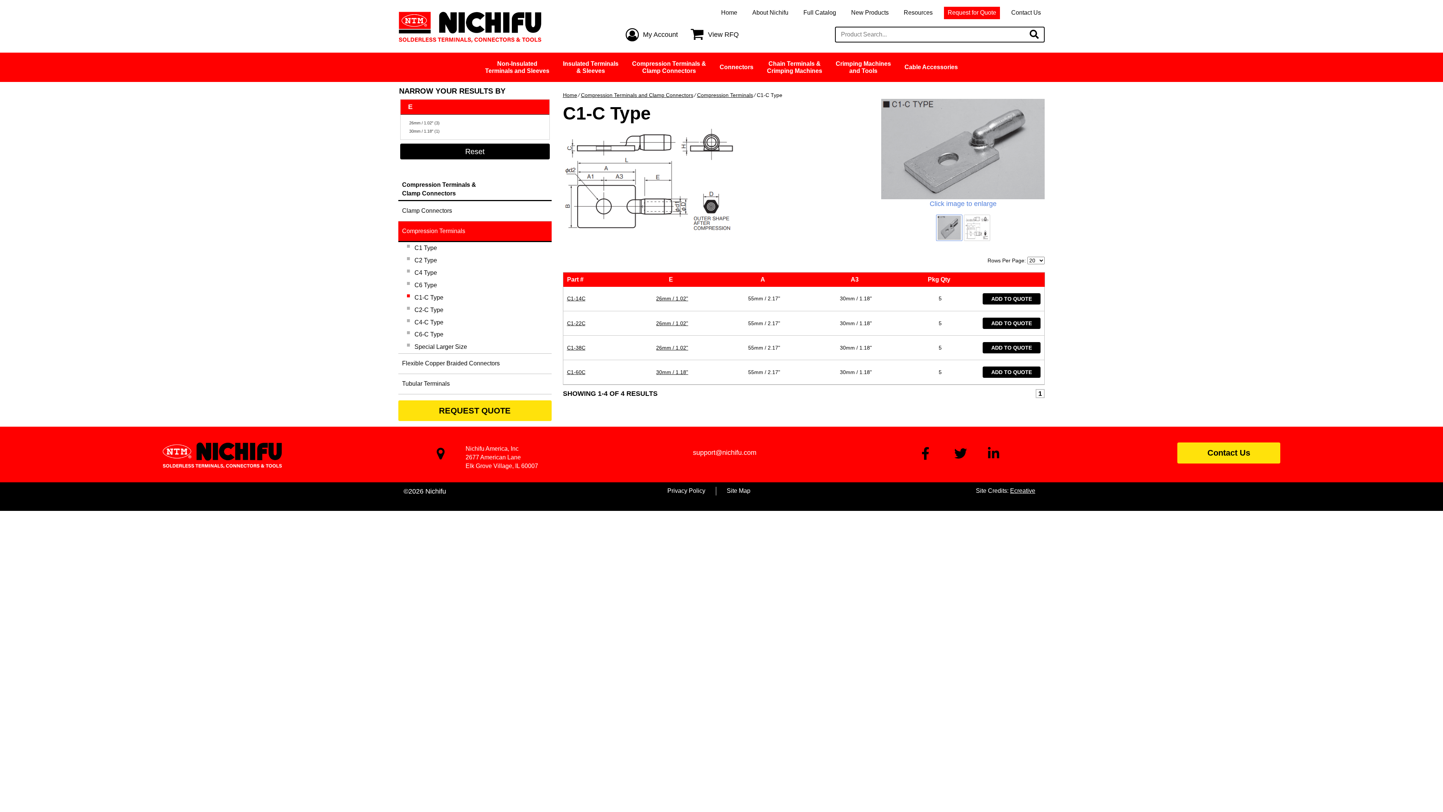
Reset (475, 151)
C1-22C (576, 323)
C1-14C (576, 298)
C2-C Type (428, 310)
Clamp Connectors (427, 211)
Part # (577, 279)
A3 (856, 279)
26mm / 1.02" (672, 298)
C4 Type (425, 273)
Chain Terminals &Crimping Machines (794, 67)
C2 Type (425, 260)
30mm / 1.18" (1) (424, 131)
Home (729, 12)
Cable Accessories (931, 67)
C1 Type (425, 248)
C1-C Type (428, 297)
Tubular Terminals (426, 383)
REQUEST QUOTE (475, 410)
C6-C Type (428, 334)
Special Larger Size (440, 347)
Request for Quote (972, 12)
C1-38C (576, 348)
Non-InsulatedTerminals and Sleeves (517, 67)
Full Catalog (819, 12)
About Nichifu (770, 12)
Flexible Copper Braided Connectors (451, 363)
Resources (918, 12)
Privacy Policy (686, 491)
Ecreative (1022, 491)
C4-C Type (428, 322)
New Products (870, 12)
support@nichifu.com (724, 452)
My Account (660, 34)
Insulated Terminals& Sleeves (591, 67)
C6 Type (425, 285)
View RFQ (723, 34)
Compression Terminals (725, 95)
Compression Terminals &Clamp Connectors (669, 67)
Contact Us (1026, 12)
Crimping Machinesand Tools (863, 67)
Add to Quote (1011, 299)
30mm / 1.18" (672, 372)
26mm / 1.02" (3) (424, 123)
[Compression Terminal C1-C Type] (963, 149)
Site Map (738, 491)
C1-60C (576, 372)
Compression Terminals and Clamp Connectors (637, 95)
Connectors (736, 67)
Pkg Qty (940, 279)
